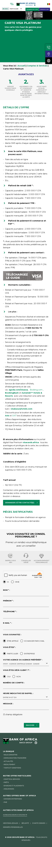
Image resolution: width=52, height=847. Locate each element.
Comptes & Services (37, 66)
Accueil (21, 66)
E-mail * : (7, 623)
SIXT (14, 415)
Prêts (6, 782)
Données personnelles (13, 827)
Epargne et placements (14, 786)
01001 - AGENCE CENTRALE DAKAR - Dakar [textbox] (21, 664)
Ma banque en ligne (32, 9)
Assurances (9, 789)
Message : (8, 704)
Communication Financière (15, 758)
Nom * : (6, 590)
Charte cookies (38, 823)
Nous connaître (10, 755)
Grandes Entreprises (13, 799)
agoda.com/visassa (18, 390)
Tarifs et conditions (12, 768)
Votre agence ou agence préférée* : (22, 662)
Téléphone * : (10, 611)
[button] (21, 502)
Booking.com (36, 390)
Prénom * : (8, 601)
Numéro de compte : (14, 683)
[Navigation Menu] (12, 4)
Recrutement (9, 764)
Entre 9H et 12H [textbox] (10, 697)
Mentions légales (10, 823)
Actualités (8, 761)
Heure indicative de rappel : (18, 695)
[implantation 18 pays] (48, 60)
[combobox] (26, 663)
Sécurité (25, 823)
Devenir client (44, 9)
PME (5, 802)
